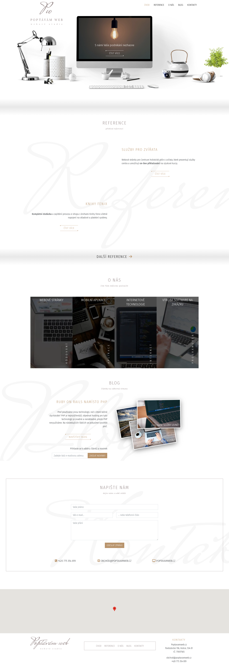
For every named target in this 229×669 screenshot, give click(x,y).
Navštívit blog (78, 436)
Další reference (112, 257)
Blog (180, 4)
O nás (171, 4)
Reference (159, 4)
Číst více (114, 53)
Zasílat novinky (97, 455)
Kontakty (192, 4)
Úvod (147, 4)
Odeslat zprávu (114, 545)
